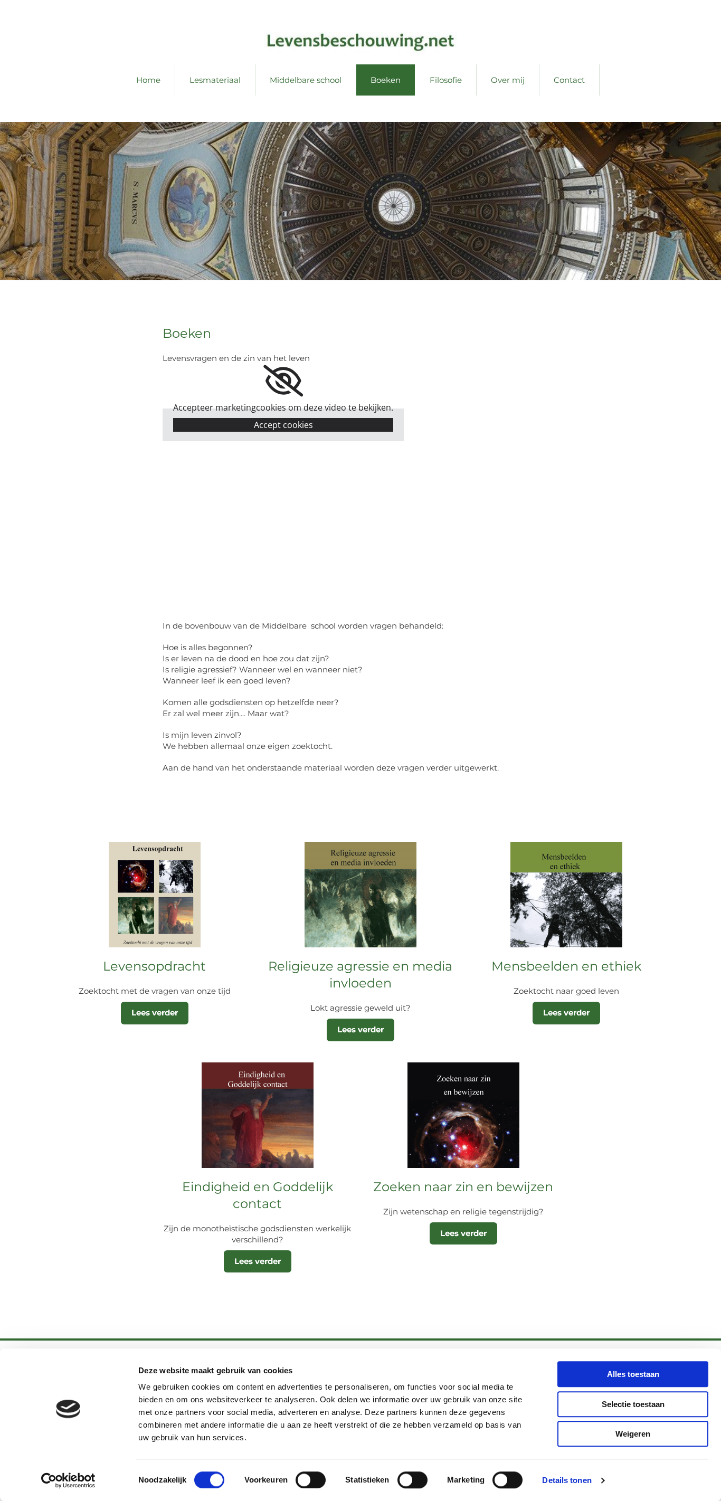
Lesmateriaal (215, 80)
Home (148, 80)
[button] (154, 1013)
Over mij (508, 80)
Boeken (386, 80)
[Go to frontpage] (360, 43)
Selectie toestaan (633, 1404)
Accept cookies (283, 425)
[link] (283, 381)
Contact (569, 80)
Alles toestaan (633, 1374)
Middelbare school (305, 80)
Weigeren (632, 1433)
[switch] (311, 1479)
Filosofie (446, 80)
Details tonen (566, 1480)
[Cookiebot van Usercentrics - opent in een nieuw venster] (68, 1480)
